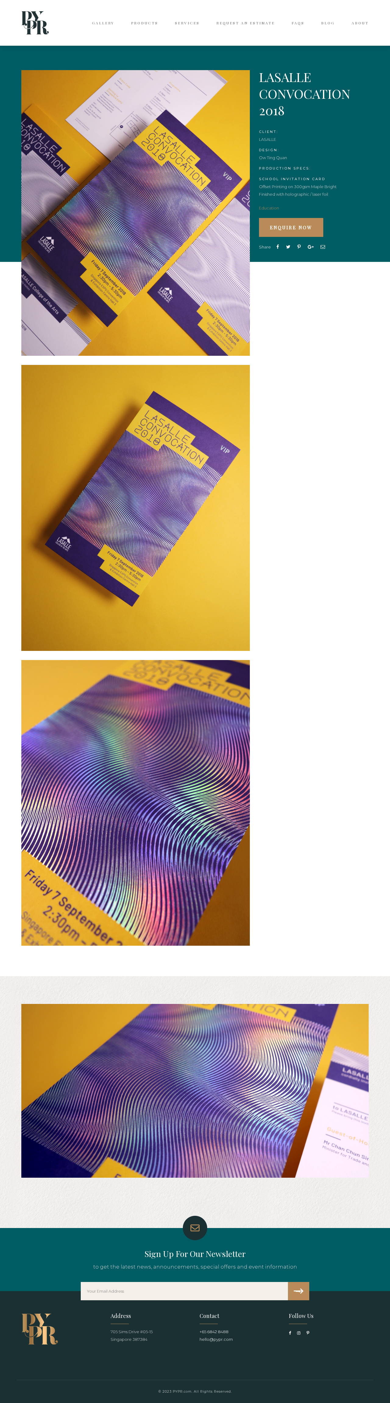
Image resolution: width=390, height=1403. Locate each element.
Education (269, 207)
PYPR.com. (183, 1391)
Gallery (103, 22)
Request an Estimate (245, 22)
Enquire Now (291, 227)
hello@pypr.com (216, 1339)
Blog (328, 22)
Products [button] (144, 22)
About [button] (360, 22)
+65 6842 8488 (214, 1331)
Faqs (298, 22)
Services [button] (187, 22)
